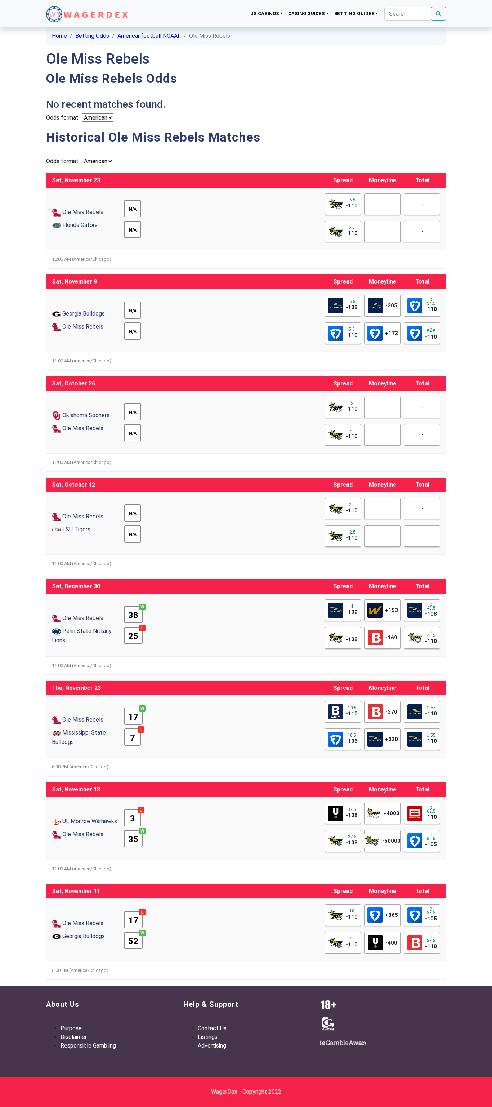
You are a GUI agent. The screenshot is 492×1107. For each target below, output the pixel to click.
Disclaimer (74, 1037)
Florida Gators (80, 225)
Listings (208, 1037)
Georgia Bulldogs (83, 313)
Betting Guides (354, 13)
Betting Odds (92, 35)
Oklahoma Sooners (85, 415)
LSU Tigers (76, 529)
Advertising (212, 1045)
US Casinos (264, 13)
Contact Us (212, 1028)
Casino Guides (306, 13)
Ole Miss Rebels (82, 212)
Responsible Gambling (88, 1045)
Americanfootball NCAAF (149, 35)
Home (59, 35)
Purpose (71, 1028)
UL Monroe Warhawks (89, 821)
